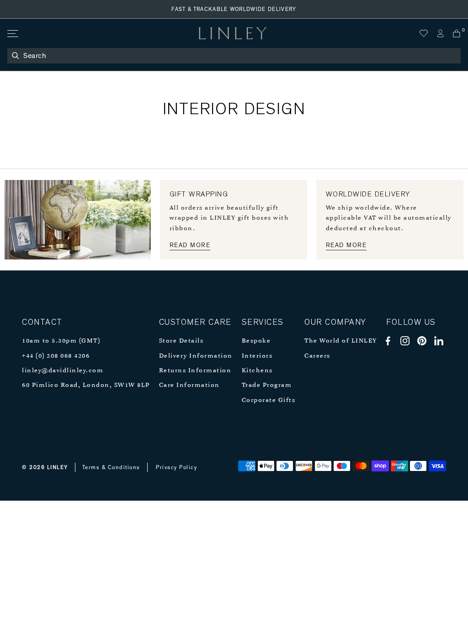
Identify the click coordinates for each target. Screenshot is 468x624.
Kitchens (257, 370)
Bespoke (256, 341)
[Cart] (456, 33)
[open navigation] (12, 33)
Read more (190, 245)
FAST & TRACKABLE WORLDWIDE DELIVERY (234, 9)
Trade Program (267, 385)
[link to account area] (440, 33)
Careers (317, 356)
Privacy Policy (176, 467)
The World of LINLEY (340, 341)
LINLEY (57, 467)
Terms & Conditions (111, 467)
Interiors (257, 356)
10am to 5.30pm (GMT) (61, 341)
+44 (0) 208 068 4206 (56, 356)
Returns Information (195, 370)
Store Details (181, 341)
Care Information (189, 385)
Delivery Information (196, 356)
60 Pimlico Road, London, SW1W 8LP (86, 385)
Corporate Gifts (269, 400)
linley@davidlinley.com (62, 370)
